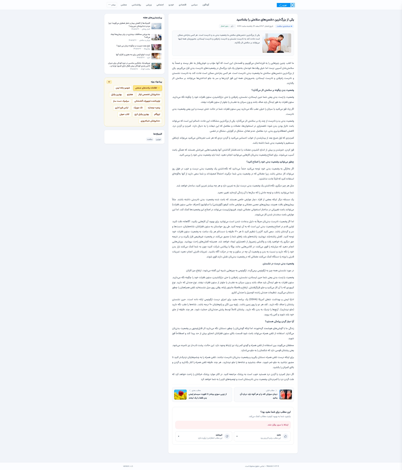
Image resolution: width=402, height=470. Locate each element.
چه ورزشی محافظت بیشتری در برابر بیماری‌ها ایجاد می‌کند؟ (130, 36)
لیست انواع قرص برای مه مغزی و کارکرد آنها (133, 54)
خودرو (171, 5)
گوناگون (206, 5)
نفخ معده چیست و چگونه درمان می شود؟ (133, 45)
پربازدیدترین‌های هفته (152, 17)
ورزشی (149, 5)
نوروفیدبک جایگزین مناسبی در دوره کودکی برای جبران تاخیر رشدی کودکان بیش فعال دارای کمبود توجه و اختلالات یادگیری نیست (129, 64)
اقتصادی (182, 5)
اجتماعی (160, 5)
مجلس (124, 5)
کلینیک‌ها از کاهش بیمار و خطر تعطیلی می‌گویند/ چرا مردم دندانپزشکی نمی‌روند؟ (129, 25)
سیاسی (194, 5)
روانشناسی (136, 5)
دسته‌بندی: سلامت (284, 26)
